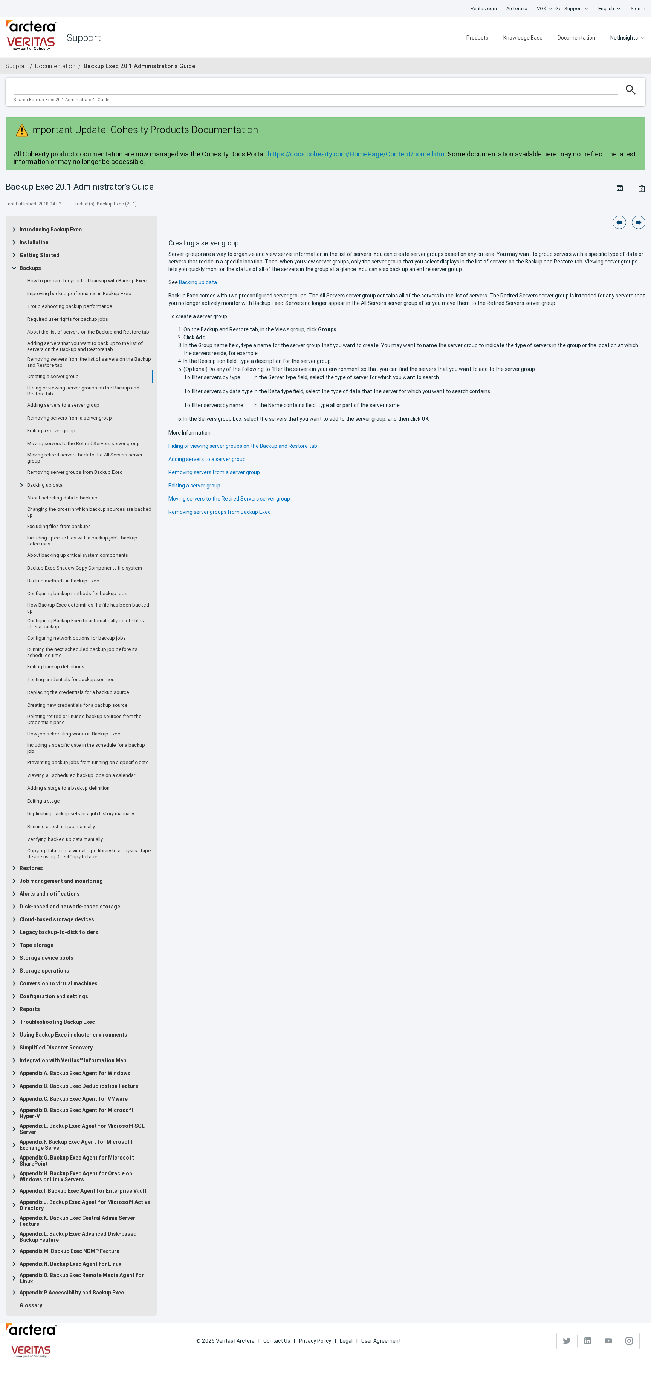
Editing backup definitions (55, 667)
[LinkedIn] (588, 1341)
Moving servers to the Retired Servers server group (83, 444)
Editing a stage (43, 801)
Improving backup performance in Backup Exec (79, 294)
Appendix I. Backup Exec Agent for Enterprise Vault (83, 1191)
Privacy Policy (315, 1340)
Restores (31, 868)
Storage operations (44, 971)
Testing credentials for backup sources (71, 680)
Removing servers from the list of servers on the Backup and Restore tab (89, 362)
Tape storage (36, 945)
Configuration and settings (54, 996)
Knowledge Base (522, 37)
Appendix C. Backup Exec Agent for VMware (74, 1099)
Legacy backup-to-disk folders (59, 932)
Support (16, 66)
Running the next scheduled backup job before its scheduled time (82, 652)
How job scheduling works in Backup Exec (73, 734)
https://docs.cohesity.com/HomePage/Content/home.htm (356, 154)
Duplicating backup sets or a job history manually (80, 814)
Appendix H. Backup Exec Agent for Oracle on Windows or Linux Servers (76, 1176)
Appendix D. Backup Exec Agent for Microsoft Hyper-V (77, 1113)
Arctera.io (516, 8)
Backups (30, 268)
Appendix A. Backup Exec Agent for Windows (75, 1073)
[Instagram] (629, 1341)
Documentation (576, 37)
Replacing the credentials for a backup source (78, 692)
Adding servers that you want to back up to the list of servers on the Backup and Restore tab (85, 346)
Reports (30, 1009)
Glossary (31, 1305)
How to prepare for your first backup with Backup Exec (87, 281)
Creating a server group (53, 377)
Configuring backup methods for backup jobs (77, 594)
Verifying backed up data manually (65, 839)
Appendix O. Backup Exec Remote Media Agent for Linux (82, 1278)
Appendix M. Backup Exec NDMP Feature (69, 1251)
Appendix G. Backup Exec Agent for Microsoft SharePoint (77, 1161)
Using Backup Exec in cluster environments (73, 1035)
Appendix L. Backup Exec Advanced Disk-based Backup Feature (78, 1237)
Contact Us (276, 1340)
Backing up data (45, 485)
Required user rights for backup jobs (67, 319)
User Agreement (381, 1340)
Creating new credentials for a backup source (77, 705)
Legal (346, 1340)
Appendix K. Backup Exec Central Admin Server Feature (77, 1221)
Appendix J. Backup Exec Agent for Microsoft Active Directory (85, 1205)
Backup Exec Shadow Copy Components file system (84, 568)
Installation (34, 242)
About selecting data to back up (62, 498)
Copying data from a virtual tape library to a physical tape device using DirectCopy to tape (89, 854)
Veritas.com (484, 8)
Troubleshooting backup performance (69, 306)
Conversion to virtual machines (59, 983)
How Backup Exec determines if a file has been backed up (88, 608)
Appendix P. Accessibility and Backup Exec (72, 1293)
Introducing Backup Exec (51, 230)
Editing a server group (51, 431)
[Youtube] (608, 1341)
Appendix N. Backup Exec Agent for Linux (70, 1264)
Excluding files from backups (59, 527)
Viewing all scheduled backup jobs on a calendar (81, 775)
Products (477, 37)
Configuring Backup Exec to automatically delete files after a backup (85, 624)
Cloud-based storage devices (57, 919)
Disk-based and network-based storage (70, 907)
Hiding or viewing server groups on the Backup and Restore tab (83, 391)
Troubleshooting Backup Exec (57, 1022)
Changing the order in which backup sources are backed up (89, 512)
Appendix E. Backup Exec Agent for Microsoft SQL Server (82, 1129)
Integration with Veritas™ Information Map (73, 1060)
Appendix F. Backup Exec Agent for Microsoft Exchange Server (76, 1145)
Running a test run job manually (61, 827)
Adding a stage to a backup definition (68, 788)
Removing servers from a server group (69, 418)
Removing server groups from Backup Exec (74, 472)
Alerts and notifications (50, 894)
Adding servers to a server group (63, 405)
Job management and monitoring (61, 881)
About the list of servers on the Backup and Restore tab (88, 332)
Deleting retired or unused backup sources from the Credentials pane (84, 720)
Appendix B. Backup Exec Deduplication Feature (79, 1086)
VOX (541, 8)
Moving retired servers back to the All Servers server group (84, 458)
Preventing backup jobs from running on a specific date (88, 763)
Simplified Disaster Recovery (56, 1048)
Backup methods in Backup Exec (63, 581)
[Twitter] (567, 1341)
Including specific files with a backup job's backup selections (82, 541)
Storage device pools (46, 958)
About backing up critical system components (77, 555)
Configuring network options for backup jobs (76, 638)
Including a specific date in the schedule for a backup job (86, 748)
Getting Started (40, 255)
